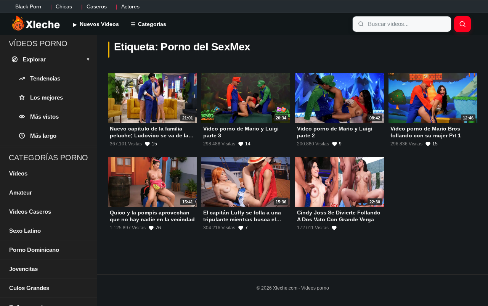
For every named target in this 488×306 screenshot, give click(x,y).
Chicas (64, 6)
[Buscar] (462, 24)
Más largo (43, 135)
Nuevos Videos (98, 24)
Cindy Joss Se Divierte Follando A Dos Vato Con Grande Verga (338, 215)
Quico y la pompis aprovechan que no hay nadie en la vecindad (152, 215)
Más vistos (44, 116)
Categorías (151, 24)
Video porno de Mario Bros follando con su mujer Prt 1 (425, 132)
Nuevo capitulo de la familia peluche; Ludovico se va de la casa (149, 135)
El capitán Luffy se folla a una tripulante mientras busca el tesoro (242, 219)
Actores (130, 6)
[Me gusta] (334, 227)
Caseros (97, 6)
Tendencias (45, 78)
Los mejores (46, 97)
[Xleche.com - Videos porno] (36, 23)
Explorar (56, 59)
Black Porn (28, 6)
